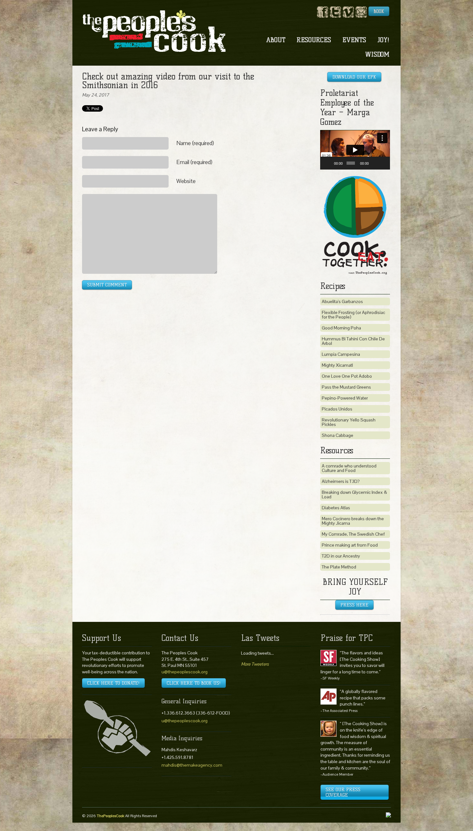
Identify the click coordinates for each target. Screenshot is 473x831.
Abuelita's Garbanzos (342, 301)
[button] (355, 150)
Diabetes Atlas (336, 508)
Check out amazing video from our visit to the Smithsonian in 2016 (168, 80)
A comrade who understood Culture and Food (349, 468)
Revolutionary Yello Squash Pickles (349, 422)
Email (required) (194, 162)
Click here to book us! (194, 683)
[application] (355, 150)
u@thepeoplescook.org (185, 672)
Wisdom (377, 54)
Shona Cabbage (337, 435)
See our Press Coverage (343, 792)
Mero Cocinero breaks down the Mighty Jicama (353, 521)
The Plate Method (339, 567)
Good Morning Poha (341, 328)
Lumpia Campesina (341, 354)
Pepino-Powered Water (345, 398)
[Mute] (374, 163)
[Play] (328, 163)
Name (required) (195, 143)
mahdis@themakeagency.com (192, 765)
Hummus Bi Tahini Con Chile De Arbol (353, 341)
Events (354, 40)
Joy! (383, 40)
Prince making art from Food (350, 545)
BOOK (379, 11)
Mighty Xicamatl (337, 365)
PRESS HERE (354, 605)
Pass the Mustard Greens (346, 387)
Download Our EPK (354, 77)
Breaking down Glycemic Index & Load (354, 494)
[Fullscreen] (383, 163)
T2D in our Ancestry (341, 556)
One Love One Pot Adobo (347, 376)
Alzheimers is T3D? (341, 481)
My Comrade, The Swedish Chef (353, 534)
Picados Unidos (337, 409)
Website (186, 181)
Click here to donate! (113, 683)
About (275, 40)
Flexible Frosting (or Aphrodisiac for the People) (353, 314)
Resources (314, 40)
